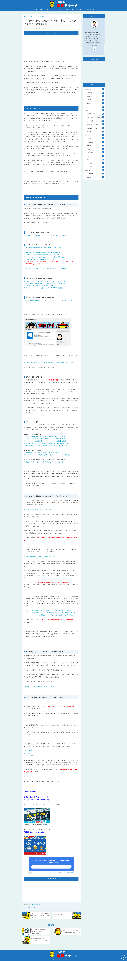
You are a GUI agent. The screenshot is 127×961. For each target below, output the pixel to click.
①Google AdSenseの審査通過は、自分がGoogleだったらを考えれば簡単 (44, 436)
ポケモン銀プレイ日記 (92, 128)
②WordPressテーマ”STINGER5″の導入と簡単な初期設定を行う (42, 252)
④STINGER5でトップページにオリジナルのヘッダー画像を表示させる (44, 257)
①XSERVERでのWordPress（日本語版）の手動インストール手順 (42, 247)
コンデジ (89, 96)
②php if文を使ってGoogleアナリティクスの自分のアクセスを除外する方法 (45, 283)
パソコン (35, 9)
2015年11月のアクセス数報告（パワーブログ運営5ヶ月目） (40, 686)
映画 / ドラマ (69, 9)
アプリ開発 (89, 163)
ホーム (27, 16)
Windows (89, 159)
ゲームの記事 (28, 751)
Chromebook (90, 152)
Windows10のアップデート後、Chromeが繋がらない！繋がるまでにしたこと (53, 612)
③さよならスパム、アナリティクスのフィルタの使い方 (39, 285)
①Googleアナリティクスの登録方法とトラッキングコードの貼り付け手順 (45, 281)
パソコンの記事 (28, 755)
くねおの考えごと (80, 9)
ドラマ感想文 (90, 173)
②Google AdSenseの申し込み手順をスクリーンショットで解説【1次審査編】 (46, 438)
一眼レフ (89, 99)
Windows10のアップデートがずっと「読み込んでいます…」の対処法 (51, 610)
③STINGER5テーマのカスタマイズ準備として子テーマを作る (41, 254)
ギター (62, 9)
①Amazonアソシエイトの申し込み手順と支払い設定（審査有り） (42, 452)
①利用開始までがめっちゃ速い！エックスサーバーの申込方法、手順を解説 (45, 235)
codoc (72, 872)
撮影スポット (90, 103)
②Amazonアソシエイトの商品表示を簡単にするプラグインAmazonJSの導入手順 (47, 455)
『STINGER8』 (51, 261)
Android (89, 138)
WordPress (33, 907)
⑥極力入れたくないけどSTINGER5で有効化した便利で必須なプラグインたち (46, 268)
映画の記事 (27, 753)
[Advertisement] (51, 45)
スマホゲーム (90, 145)
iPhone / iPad (90, 142)
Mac (88, 156)
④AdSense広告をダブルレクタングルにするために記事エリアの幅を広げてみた (46, 443)
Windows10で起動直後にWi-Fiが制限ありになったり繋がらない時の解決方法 (53, 615)
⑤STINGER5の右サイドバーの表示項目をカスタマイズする (41, 259)
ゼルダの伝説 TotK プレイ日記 (94, 121)
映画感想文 (89, 177)
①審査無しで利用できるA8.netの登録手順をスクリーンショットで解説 (44, 462)
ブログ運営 (41, 16)
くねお (64, 872)
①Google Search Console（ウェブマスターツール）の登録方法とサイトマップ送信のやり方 (50, 300)
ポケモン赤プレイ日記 (92, 124)
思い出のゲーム (91, 131)
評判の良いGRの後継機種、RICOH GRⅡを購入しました (40, 509)
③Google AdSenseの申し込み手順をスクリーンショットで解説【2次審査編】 (46, 441)
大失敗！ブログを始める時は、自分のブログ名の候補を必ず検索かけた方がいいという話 (49, 362)
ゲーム (56, 9)
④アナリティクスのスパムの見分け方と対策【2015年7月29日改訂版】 (44, 288)
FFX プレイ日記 (91, 113)
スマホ (42, 9)
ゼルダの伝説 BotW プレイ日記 (94, 117)
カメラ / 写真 (49, 9)
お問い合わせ (90, 9)
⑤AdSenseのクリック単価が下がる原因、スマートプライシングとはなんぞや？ (46, 445)
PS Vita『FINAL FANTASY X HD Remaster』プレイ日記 (39, 556)
